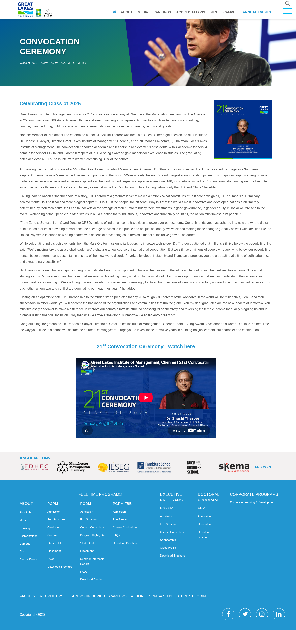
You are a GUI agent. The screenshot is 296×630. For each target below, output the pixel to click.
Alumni (138, 596)
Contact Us (160, 596)
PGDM (85, 504)
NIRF (214, 12)
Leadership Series (86, 596)
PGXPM (166, 508)
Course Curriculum (92, 527)
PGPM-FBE (122, 504)
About (126, 12)
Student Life (55, 543)
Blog (22, 551)
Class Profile (168, 547)
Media (143, 12)
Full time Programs (100, 494)
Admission (53, 511)
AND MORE (263, 467)
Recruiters (51, 596)
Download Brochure (59, 566)
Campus (230, 12)
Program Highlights (92, 535)
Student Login (191, 596)
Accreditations (190, 12)
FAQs (50, 558)
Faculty (28, 596)
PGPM (52, 504)
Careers (118, 596)
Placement (54, 550)
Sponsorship (168, 539)
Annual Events (257, 12)
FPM (201, 508)
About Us (25, 512)
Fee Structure (56, 519)
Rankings (162, 12)
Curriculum (54, 527)
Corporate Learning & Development (252, 502)
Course (52, 535)
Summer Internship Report (92, 561)
